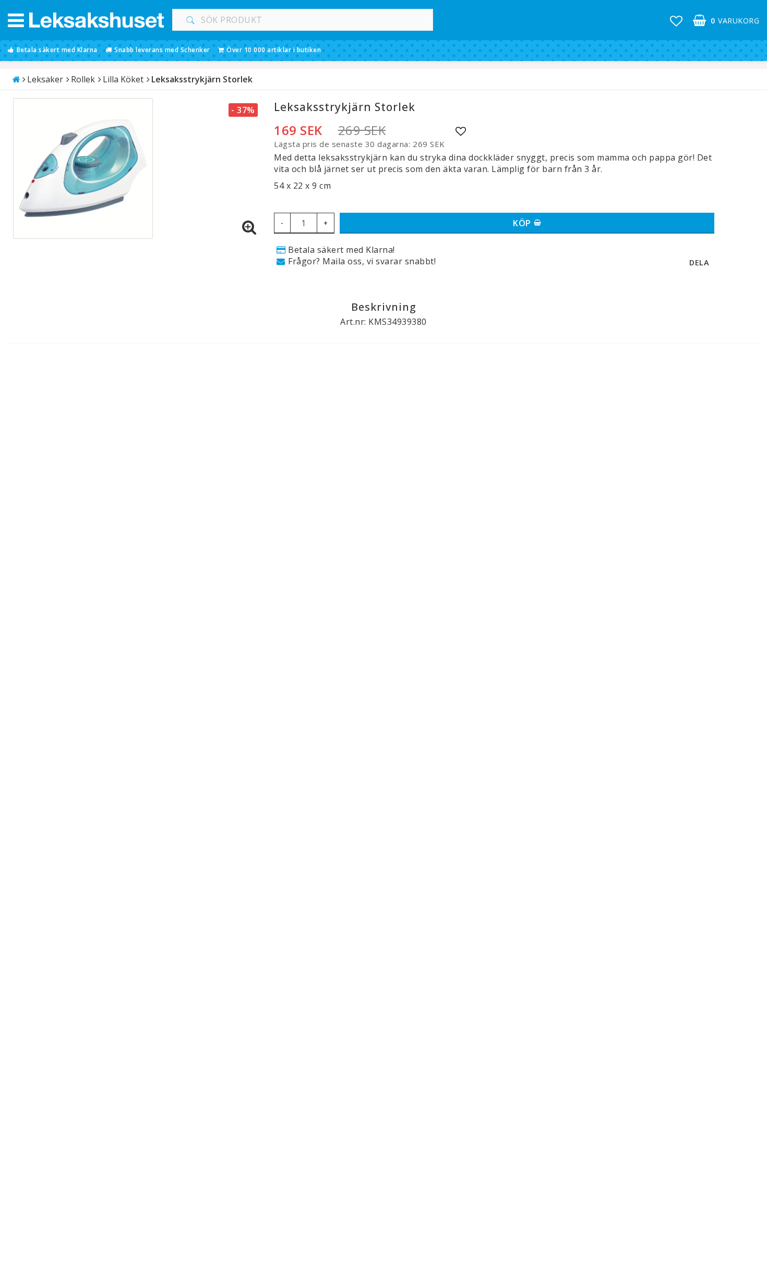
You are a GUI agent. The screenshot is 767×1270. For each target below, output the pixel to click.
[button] (676, 20)
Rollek (83, 79)
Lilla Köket (123, 79)
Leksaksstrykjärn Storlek (202, 79)
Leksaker (45, 79)
